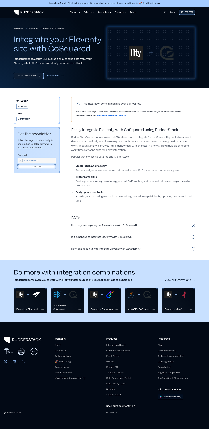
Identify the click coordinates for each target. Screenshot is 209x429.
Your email (22, 155)
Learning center (166, 361)
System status (113, 394)
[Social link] (5, 362)
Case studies (164, 367)
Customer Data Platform (118, 350)
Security (110, 389)
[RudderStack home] (29, 12)
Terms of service (63, 372)
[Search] (165, 12)
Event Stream (113, 356)
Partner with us (63, 356)
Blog (160, 345)
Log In (172, 12)
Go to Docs (111, 412)
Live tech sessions (167, 350)
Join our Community (172, 396)
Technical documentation (171, 356)
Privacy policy (62, 367)
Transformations (114, 372)
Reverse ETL (112, 367)
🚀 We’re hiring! (63, 361)
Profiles (110, 361)
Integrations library (116, 345)
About (58, 345)
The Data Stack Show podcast (173, 378)
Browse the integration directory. (111, 115)
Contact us (60, 350)
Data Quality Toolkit (116, 383)
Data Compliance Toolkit (118, 378)
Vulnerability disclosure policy (70, 378)
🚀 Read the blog (147, 3)
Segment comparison (169, 372)
